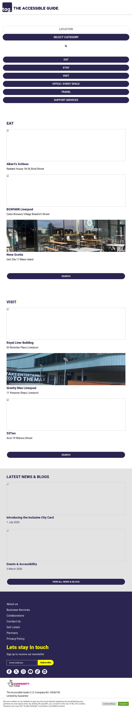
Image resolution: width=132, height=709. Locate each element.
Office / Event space (66, 83)
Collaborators (15, 615)
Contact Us (14, 621)
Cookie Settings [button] (109, 704)
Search (66, 276)
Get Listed (13, 627)
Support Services (66, 100)
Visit (66, 75)
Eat (66, 59)
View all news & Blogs (66, 581)
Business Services (18, 609)
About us (12, 604)
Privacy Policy (15, 638)
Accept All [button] (123, 704)
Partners (12, 633)
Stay (66, 67)
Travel (66, 91)
